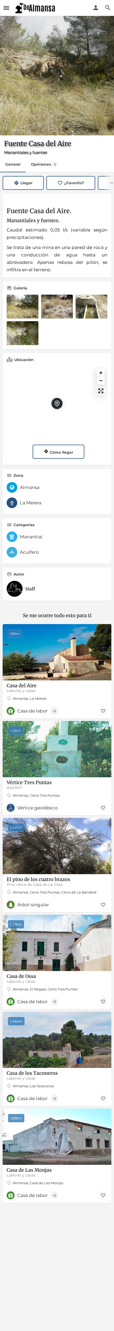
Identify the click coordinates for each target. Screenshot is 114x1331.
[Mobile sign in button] (95, 7)
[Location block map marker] (57, 403)
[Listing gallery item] (22, 307)
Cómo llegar (61, 452)
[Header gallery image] (57, 75)
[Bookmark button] (103, 711)
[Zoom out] (101, 380)
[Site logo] (36, 8)
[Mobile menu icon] (6, 8)
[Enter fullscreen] (101, 391)
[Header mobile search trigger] (107, 7)
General (12, 164)
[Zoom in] (101, 373)
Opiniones (43, 164)
